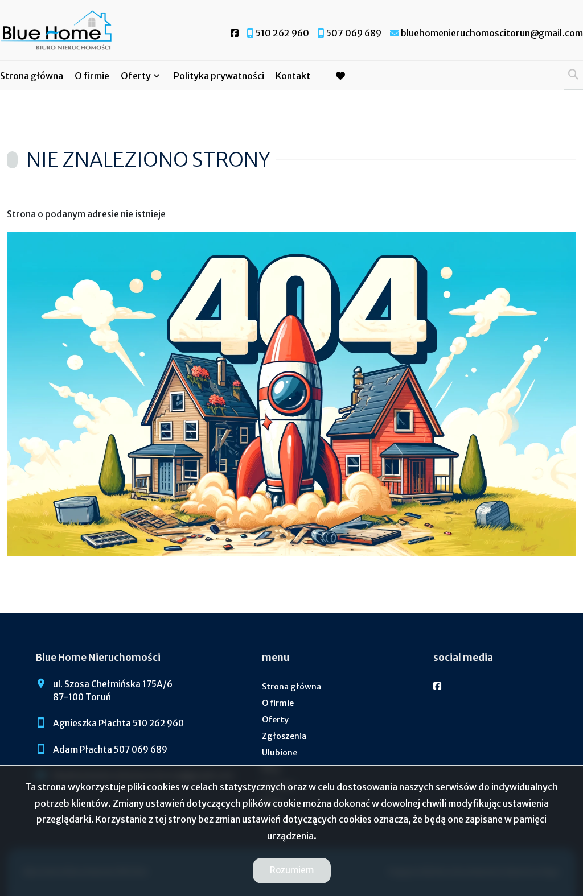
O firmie (92, 75)
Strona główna (31, 75)
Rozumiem (292, 870)
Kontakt (293, 75)
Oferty (136, 75)
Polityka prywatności (219, 75)
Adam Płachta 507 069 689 (110, 749)
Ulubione (279, 753)
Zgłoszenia (284, 736)
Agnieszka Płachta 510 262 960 (118, 723)
